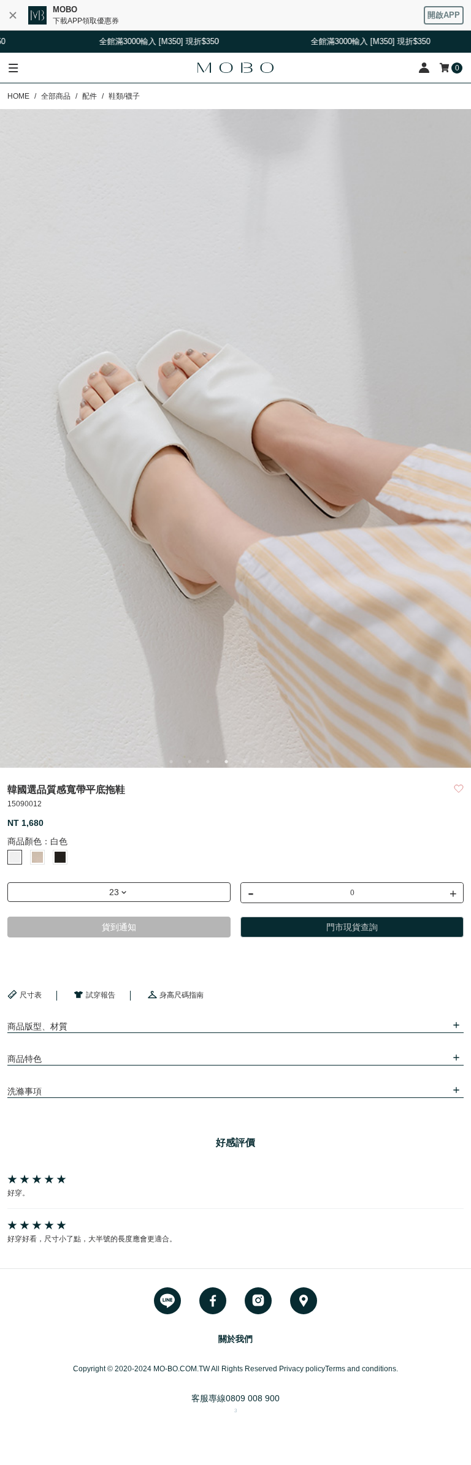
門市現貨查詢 (352, 927)
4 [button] (226, 761)
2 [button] (189, 761)
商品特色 (24, 1059)
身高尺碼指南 (181, 995)
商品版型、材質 (37, 1026)
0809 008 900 (253, 1398)
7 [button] (281, 761)
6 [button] (263, 761)
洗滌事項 (24, 1091)
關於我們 (235, 1339)
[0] (445, 67)
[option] (235, 438)
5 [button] (245, 761)
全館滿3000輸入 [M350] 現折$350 (353, 41)
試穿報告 (100, 995)
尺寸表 (31, 995)
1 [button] (171, 761)
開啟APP (443, 15)
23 (114, 892)
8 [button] (300, 761)
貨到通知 (119, 927)
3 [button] (208, 761)
